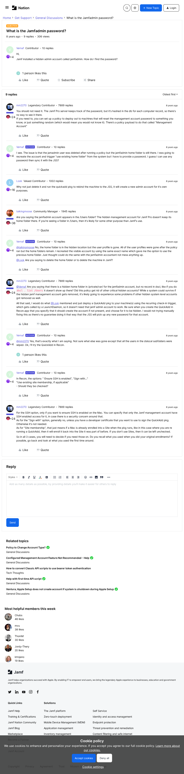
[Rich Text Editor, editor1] (92, 499)
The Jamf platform (55, 710)
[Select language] (135, 8)
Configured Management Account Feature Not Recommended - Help (47, 557)
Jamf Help (14, 710)
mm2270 (21, 105)
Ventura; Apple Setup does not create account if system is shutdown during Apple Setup (60, 589)
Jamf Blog (14, 728)
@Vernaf (21, 286)
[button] (7, 8)
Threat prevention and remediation (113, 728)
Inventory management (57, 733)
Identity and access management (112, 716)
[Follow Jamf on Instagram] (31, 692)
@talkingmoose (25, 247)
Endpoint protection (104, 722)
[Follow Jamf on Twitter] (10, 692)
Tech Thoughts (15, 572)
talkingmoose (24, 211)
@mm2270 (22, 341)
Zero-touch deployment (58, 716)
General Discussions (49, 18)
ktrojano (19, 656)
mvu (17, 625)
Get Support (23, 18)
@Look (20, 260)
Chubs (18, 615)
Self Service (100, 710)
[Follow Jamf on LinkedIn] (17, 692)
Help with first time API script (24, 578)
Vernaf (20, 48)
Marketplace (15, 733)
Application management (58, 728)
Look (19, 180)
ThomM (19, 636)
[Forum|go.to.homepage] (20, 8)
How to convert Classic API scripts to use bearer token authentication (48, 568)
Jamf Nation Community (22, 722)
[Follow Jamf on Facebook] (38, 692)
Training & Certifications (22, 716)
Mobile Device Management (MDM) (64, 722)
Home (7, 18)
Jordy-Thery (22, 646)
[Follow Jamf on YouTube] (24, 692)
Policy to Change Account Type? (26, 547)
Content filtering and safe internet (112, 733)
